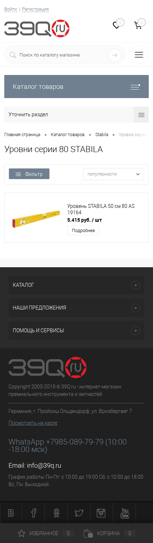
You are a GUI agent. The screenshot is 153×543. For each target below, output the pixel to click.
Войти (10, 9)
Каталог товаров (38, 86)
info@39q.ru (44, 465)
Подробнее (83, 230)
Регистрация (35, 9)
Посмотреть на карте (33, 423)
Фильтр (34, 174)
